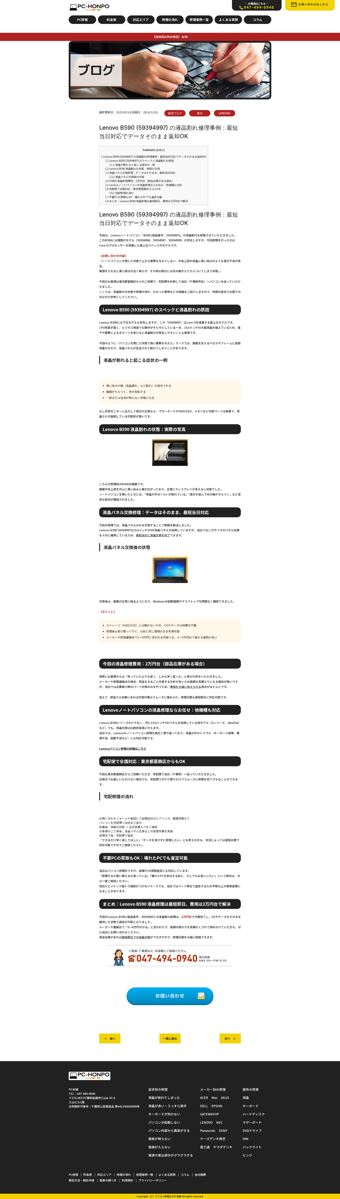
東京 (200, 113)
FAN (245, 1138)
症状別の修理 (158, 1089)
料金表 (111, 19)
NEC (219, 1122)
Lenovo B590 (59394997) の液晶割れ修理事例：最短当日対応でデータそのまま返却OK (153, 156)
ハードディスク (254, 1114)
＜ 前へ (109, 1038)
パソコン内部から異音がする (169, 1130)
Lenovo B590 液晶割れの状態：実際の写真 (132, 168)
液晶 (246, 1097)
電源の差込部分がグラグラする (170, 1155)
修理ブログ (175, 113)
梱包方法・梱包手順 (81, 1180)
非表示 (160, 150)
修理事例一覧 (199, 19)
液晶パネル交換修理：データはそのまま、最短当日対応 (140, 173)
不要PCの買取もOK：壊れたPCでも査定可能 (133, 197)
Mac (214, 1097)
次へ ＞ (230, 1038)
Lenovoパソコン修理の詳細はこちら (122, 748)
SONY (223, 1130)
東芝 (222, 1138)
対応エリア (141, 19)
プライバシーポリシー (152, 1180)
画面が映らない (159, 1138)
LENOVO (224, 113)
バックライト (252, 1147)
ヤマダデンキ (222, 1147)
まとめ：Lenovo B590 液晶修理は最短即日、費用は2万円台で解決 (146, 201)
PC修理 (82, 19)
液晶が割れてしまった (164, 1097)
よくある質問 (228, 19)
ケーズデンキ (209, 1138)
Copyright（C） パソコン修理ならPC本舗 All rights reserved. (170, 1196)
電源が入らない (159, 1147)
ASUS (225, 1097)
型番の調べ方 (108, 1180)
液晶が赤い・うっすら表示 (167, 1106)
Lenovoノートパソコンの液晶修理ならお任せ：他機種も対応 (143, 185)
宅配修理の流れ (121, 193)
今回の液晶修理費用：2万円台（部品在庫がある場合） (139, 181)
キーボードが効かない (164, 1114)
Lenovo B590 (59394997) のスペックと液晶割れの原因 (139, 161)
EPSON (216, 1106)
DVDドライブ (252, 1130)
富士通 (205, 1147)
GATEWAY (207, 1114)
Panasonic (207, 1130)
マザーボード (252, 1122)
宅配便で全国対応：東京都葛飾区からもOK (133, 189)
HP (216, 1114)
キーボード (251, 1106)
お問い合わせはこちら (313, 4)
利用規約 (127, 1180)
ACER (204, 1097)
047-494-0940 (259, 6)
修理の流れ (170, 19)
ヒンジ (247, 1155)
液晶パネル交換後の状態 (126, 177)
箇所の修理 (251, 1089)
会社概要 (200, 1174)
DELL (204, 1106)
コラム (257, 19)
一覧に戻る (170, 1038)
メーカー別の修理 (213, 1089)
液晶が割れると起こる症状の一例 (132, 165)
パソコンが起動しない (164, 1122)
